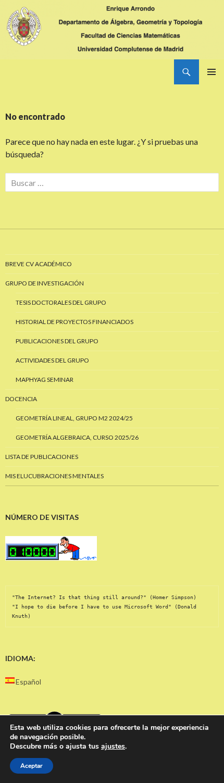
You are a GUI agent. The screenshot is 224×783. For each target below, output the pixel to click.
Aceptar (31, 766)
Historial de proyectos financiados (74, 322)
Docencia (21, 399)
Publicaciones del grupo (57, 341)
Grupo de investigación (44, 283)
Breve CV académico (38, 264)
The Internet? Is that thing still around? (79, 597)
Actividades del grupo (52, 360)
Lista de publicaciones (41, 457)
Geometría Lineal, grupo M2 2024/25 (74, 418)
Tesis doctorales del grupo (61, 302)
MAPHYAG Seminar (44, 379)
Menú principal (211, 71)
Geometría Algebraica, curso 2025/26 (77, 437)
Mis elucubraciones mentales (54, 476)
